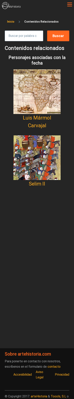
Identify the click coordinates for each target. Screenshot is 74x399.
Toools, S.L (58, 396)
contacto (54, 366)
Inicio (10, 21)
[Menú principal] (69, 4)
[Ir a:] (37, 91)
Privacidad (62, 374)
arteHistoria (39, 396)
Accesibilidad (22, 374)
